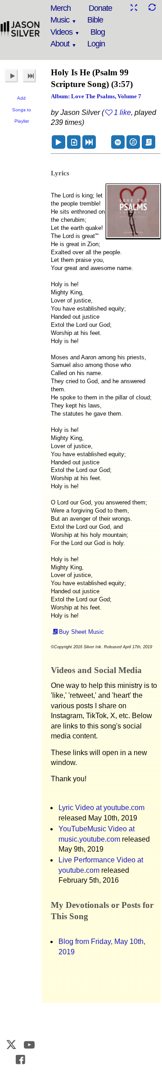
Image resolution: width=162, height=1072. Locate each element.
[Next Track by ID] (89, 142)
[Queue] (74, 142)
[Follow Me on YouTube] (29, 1045)
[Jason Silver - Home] (20, 29)
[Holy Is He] (58, 142)
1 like (122, 112)
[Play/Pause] (11, 75)
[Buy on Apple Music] (133, 142)
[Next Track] (29, 75)
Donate (100, 8)
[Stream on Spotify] (118, 142)
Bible (95, 19)
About (59, 43)
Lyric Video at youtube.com (101, 807)
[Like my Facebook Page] (20, 1060)
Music (59, 19)
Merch (60, 8)
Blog (97, 32)
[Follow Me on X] (11, 1045)
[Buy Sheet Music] (148, 142)
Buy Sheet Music (81, 631)
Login (96, 43)
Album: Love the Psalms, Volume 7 (96, 96)
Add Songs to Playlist (21, 110)
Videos (61, 32)
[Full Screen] (134, 7)
